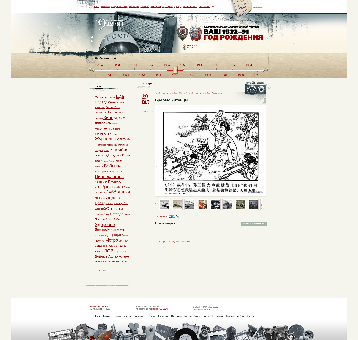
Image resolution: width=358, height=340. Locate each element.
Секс (106, 214)
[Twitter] (174, 216)
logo (110, 24)
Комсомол (101, 181)
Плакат (117, 187)
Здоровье (105, 224)
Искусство (114, 198)
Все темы (101, 270)
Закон (116, 219)
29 (145, 98)
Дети (98, 161)
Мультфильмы (119, 261)
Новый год (101, 155)
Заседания (100, 193)
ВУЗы (109, 165)
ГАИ (97, 198)
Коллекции (134, 6)
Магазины (101, 96)
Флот (116, 203)
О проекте (251, 316)
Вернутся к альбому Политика (206, 93)
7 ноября (119, 149)
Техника (120, 102)
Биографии (103, 229)
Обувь (112, 102)
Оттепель (119, 229)
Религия (123, 144)
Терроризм (121, 251)
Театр (117, 129)
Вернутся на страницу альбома (174, 241)
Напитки (111, 97)
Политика (148, 111)
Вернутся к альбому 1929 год (173, 93)
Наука (110, 112)
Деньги (127, 214)
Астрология (112, 145)
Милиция (99, 167)
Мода (119, 160)
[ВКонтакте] (170, 216)
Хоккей (100, 209)
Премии (100, 240)
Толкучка (144, 6)
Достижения (100, 112)
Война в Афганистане (112, 256)
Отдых (127, 187)
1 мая (106, 150)
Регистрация (258, 6)
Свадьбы (99, 150)
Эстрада (116, 214)
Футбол (123, 203)
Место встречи (190, 6)
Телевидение (103, 133)
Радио (114, 134)
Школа (121, 166)
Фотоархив (156, 6)
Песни (125, 235)
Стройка (104, 172)
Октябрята (103, 187)
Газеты (121, 134)
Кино (108, 117)
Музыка (120, 118)
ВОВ (109, 250)
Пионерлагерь (109, 176)
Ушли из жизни (115, 172)
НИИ (97, 172)
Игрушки (114, 155)
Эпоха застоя (103, 261)
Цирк (102, 197)
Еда (120, 96)
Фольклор (105, 6)
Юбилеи (99, 251)
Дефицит (114, 235)
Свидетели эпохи (119, 6)
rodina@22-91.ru (160, 309)
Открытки (114, 209)
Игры (126, 155)
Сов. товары (204, 6)
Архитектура (104, 128)
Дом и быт (123, 241)
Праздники (104, 203)
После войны (103, 219)
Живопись (103, 123)
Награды (99, 214)
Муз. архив (167, 6)
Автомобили (113, 107)
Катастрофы (101, 235)
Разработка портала (99, 307)
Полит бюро (100, 145)
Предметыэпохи (192, 46)
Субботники (118, 191)
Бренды (177, 6)
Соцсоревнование (106, 245)
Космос (119, 112)
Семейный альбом (235, 316)
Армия (112, 161)
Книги (114, 123)
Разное (122, 245)
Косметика (100, 107)
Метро (111, 240)
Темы (96, 6)
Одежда (101, 102)
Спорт (106, 161)
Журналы (104, 138)
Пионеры (115, 181)
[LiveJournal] (178, 216)
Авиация (99, 118)
